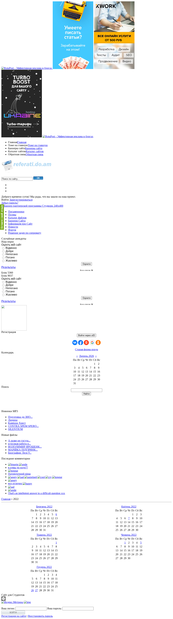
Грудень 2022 (44, 567)
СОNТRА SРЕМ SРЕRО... (23, 426)
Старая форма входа (86, 349)
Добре (10, 251)
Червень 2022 (129, 534)
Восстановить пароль (40, 616)
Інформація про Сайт (20, 223)
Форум (12, 229)
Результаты (8, 267)
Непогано (12, 254)
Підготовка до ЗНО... (20, 416)
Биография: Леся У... (19, 452)
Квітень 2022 (128, 506)
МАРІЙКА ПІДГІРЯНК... (23, 449)
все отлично (15, 483)
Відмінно (11, 247)
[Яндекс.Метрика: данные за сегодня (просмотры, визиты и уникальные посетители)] (12, 602)
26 (32, 590)
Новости (13, 226)
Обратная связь (34, 154)
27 (36, 590)
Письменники (16, 211)
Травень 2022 (44, 534)
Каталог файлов (17, 217)
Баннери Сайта (17, 220)
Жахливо (11, 260)
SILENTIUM (15, 429)
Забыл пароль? (9, 202)
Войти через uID (86, 335)
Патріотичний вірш (19, 473)
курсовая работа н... (19, 443)
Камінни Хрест (17, 423)
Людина (12, 420)
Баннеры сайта (33, 148)
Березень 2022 (44, 506)
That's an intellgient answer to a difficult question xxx (36, 493)
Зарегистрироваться (20, 199)
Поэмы (12, 214)
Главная (21, 142)
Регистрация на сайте (13, 616)
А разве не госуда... (19, 440)
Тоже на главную (38, 145)
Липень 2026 (86, 356)
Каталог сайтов (35, 151)
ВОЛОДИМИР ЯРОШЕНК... (25, 446)
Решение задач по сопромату (24, 232)
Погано (10, 257)
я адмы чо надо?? (18, 467)
